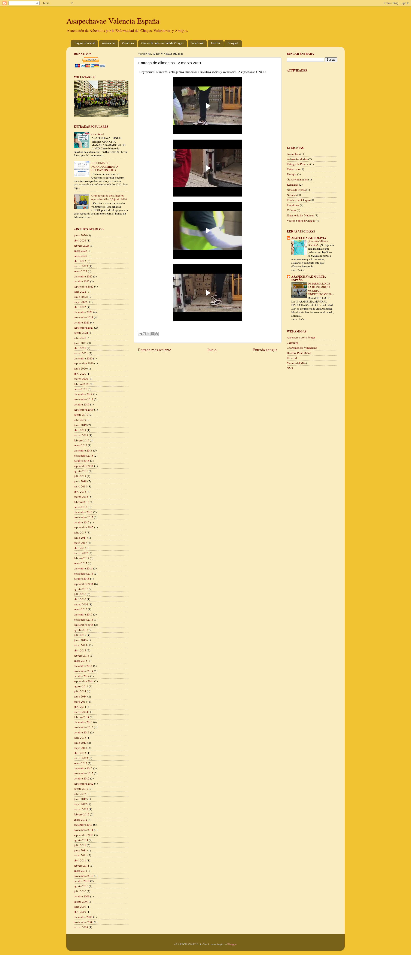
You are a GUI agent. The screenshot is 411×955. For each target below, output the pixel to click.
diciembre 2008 (83, 917)
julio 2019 (80, 420)
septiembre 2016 (84, 584)
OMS (290, 368)
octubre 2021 (81, 322)
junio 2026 (80, 235)
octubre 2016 (81, 579)
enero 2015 (80, 661)
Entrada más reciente (154, 349)
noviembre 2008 (83, 922)
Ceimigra (292, 342)
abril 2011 (80, 860)
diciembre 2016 (83, 568)
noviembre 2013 (83, 727)
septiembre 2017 (84, 527)
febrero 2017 (81, 558)
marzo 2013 (81, 758)
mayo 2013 (80, 748)
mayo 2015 (80, 645)
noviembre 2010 (83, 876)
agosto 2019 (81, 415)
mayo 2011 (80, 855)
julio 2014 (80, 691)
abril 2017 (80, 548)
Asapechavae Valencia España (112, 20)
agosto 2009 (81, 901)
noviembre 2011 (83, 830)
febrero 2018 (81, 502)
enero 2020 (80, 389)
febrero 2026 (81, 245)
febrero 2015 (81, 655)
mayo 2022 (80, 302)
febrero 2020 (81, 384)
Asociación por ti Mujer (301, 337)
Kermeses (292, 184)
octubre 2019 (81, 404)
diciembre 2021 (83, 312)
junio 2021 (80, 343)
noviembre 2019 (83, 399)
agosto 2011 (81, 840)
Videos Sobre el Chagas (301, 220)
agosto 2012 (81, 789)
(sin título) (97, 134)
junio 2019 (80, 425)
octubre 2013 (81, 732)
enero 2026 (80, 251)
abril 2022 (80, 307)
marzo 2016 (81, 604)
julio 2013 (80, 737)
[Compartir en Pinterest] (156, 334)
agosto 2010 (81, 886)
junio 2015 (80, 640)
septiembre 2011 (84, 835)
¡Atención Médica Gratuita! (318, 243)
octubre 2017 (81, 522)
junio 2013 (80, 743)
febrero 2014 (81, 717)
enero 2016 (80, 609)
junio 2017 (80, 537)
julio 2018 (80, 476)
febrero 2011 (81, 865)
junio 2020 (80, 368)
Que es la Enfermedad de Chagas (162, 43)
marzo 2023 (81, 266)
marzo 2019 (81, 435)
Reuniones (293, 205)
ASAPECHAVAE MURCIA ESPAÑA (308, 278)
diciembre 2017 (83, 512)
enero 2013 (80, 763)
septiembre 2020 (84, 363)
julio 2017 (80, 532)
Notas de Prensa (296, 190)
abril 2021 (80, 348)
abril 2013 (80, 753)
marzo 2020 (81, 379)
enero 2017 (80, 563)
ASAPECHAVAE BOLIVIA (308, 238)
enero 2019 (80, 445)
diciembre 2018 (83, 450)
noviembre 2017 (83, 517)
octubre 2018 (81, 461)
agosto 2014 (81, 686)
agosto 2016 (81, 589)
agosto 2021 (81, 333)
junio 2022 (80, 297)
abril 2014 (80, 707)
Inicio (211, 349)
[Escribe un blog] (144, 334)
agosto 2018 (81, 471)
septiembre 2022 (84, 286)
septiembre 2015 (84, 625)
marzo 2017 (81, 553)
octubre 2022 (81, 281)
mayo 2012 (80, 804)
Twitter (215, 43)
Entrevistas (293, 169)
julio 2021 (80, 338)
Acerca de (108, 43)
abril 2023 (80, 261)
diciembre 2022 (83, 276)
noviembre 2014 (83, 671)
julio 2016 (80, 594)
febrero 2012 (81, 814)
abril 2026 (80, 240)
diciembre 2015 (83, 614)
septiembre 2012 (84, 783)
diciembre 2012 (83, 768)
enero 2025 (80, 256)
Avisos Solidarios (297, 159)
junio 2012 (80, 799)
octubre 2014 (81, 676)
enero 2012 (80, 819)
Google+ (233, 43)
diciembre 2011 (83, 825)
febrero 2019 (81, 440)
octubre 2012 (81, 778)
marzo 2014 (81, 712)
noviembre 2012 (83, 773)
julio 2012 (80, 794)
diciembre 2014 (83, 666)
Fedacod (292, 358)
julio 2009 (80, 907)
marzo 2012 (81, 809)
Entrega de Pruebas (298, 164)
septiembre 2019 (84, 409)
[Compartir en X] (148, 334)
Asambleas (293, 154)
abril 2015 (80, 650)
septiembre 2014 (84, 681)
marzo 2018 (81, 497)
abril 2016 (80, 599)
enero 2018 (80, 507)
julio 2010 (80, 891)
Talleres (291, 210)
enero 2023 (80, 271)
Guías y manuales (297, 179)
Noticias (292, 195)
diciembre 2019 (83, 394)
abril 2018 (80, 491)
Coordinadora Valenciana (302, 348)
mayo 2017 (80, 543)
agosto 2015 (81, 630)
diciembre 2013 (83, 722)
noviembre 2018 (83, 455)
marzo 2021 (81, 353)
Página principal (85, 43)
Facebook (197, 43)
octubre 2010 (81, 881)
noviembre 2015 (83, 619)
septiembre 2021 (84, 327)
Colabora (128, 43)
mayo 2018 (80, 486)
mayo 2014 (80, 701)
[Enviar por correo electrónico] (140, 334)
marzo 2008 (81, 927)
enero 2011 (80, 871)
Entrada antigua (265, 349)
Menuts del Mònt (297, 363)
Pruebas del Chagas (298, 200)
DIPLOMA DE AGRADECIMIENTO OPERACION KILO (104, 166)
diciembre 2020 (83, 358)
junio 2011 (80, 850)
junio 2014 (80, 696)
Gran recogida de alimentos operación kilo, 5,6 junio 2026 (109, 197)
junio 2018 (80, 481)
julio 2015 (80, 635)
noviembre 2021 (83, 317)
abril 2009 (80, 912)
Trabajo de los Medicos (300, 215)
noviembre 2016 (83, 573)
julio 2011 (80, 845)
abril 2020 (80, 373)
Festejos (291, 174)
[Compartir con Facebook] (152, 334)
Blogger (232, 944)
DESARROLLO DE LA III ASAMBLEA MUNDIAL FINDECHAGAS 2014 (320, 289)
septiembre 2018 (84, 466)
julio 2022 (80, 292)
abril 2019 (80, 430)
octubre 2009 (81, 896)
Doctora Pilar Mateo (299, 353)
